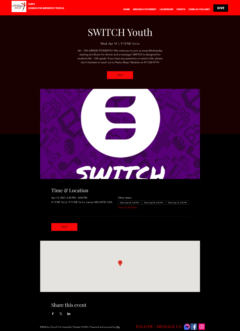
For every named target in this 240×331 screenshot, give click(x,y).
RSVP (120, 75)
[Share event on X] (60, 313)
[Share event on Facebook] (52, 313)
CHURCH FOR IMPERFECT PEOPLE (46, 8)
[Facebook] (194, 326)
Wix (118, 326)
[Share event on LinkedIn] (68, 313)
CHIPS (31, 4)
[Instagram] (202, 326)
